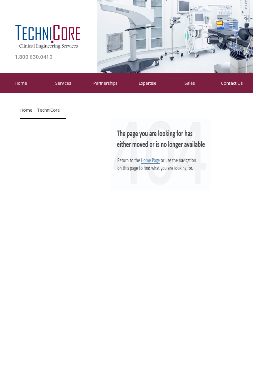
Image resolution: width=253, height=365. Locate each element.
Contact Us (232, 83)
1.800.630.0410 (33, 56)
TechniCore (48, 110)
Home (21, 83)
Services (63, 83)
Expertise (147, 83)
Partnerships (105, 83)
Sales (190, 83)
